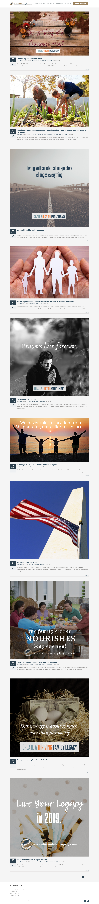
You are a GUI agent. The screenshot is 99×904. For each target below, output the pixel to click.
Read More (87, 69)
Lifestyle (43, 60)
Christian (33, 60)
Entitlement (39, 134)
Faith (30, 401)
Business (32, 861)
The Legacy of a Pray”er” (27, 399)
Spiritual (41, 861)
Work (66, 134)
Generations (46, 134)
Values (34, 303)
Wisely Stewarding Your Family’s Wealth (32, 760)
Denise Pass (20, 60)
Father (42, 134)
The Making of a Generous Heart (29, 59)
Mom (57, 134)
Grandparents (50, 134)
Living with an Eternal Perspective (30, 230)
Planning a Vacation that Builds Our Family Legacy (37, 465)
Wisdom (52, 60)
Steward (46, 60)
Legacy (40, 60)
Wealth (49, 60)
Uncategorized (49, 861)
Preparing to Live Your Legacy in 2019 (32, 860)
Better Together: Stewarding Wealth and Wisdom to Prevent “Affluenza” (45, 302)
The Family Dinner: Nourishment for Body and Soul (37, 662)
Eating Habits (32, 664)
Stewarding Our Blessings (27, 562)
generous (37, 60)
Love (35, 401)
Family (38, 664)
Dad (35, 134)
